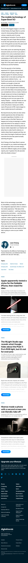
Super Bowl (3, 269)
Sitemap (18, 545)
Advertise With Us (5, 509)
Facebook (1, 474)
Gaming (3, 489)
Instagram (5, 474)
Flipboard (1, 477)
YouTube (12, 474)
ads (23, 37)
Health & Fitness (14, 263)
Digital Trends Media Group (8, 553)
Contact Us (3, 507)
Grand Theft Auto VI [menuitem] (5, 8)
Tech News (11, 269)
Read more (6, 329)
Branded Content (20, 508)
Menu (1, 5)
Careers (3, 539)
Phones (3, 484)
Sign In (24, 5)
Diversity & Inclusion (6, 545)
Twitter (9, 474)
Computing (4, 486)
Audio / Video (4, 491)
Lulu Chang (4, 22)
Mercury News (17, 219)
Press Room (18, 542)
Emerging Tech (4, 263)
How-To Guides (19, 496)
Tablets (17, 484)
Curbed (24, 149)
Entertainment (4, 496)
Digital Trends (8, 7)
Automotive (4, 498)
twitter (13, 247)
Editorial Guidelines (5, 512)
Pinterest (19, 474)
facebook (10, 247)
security (9, 68)
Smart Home (4, 493)
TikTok (16, 474)
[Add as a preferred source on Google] (4, 25)
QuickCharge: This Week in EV (17, 266)
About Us (3, 504)
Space (17, 489)
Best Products (19, 493)
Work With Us (4, 542)
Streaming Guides (20, 491)
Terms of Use (4, 548)
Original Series (19, 498)
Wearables (18, 486)
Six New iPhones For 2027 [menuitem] (16, 8)
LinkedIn (23, 474)
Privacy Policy (19, 539)
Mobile (21, 263)
